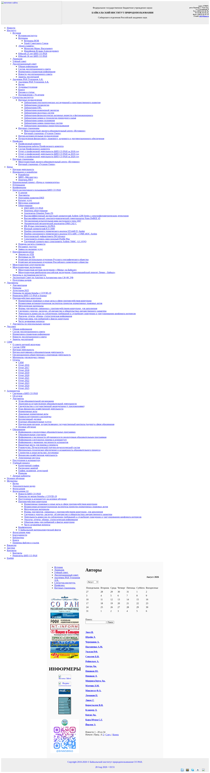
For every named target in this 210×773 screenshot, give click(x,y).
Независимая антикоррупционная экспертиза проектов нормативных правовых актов (60, 303)
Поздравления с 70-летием (31, 95)
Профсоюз (18, 141)
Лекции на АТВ (26, 254)
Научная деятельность (23, 169)
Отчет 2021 (23, 378)
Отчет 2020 (23, 375)
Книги (21, 89)
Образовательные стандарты (32, 434)
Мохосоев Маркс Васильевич (38, 48)
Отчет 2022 (23, 380)
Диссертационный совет (25, 64)
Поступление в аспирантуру (26, 460)
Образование (19, 429)
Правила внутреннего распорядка (34, 416)
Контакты (11, 550)
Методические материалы (31, 306)
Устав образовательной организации (36, 401)
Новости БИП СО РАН (29, 494)
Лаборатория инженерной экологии (41, 110)
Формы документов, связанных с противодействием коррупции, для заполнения (57, 308)
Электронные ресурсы (29, 458)
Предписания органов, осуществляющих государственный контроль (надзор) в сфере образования (66, 424)
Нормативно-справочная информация (36, 71)
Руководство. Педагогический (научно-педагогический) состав (49, 447)
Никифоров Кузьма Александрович (41, 51)
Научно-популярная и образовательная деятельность (38, 352)
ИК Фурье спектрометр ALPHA (39, 226)
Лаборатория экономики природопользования (46, 125)
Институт (11, 30)
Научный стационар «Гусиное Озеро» (42, 133)
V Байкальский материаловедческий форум (39, 530)
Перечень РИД (25, 179)
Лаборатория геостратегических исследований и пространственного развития (62, 102)
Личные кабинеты (21, 476)
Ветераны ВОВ (31, 40)
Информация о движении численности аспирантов (43, 442)
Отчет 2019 (23, 373)
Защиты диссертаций (28, 77)
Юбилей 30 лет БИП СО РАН (32, 56)
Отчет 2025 (23, 388)
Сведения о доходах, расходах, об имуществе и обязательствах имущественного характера (62, 311)
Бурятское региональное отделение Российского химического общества (53, 262)
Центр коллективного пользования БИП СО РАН (37, 190)
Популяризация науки (23, 252)
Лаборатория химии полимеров (39, 120)
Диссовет (11, 326)
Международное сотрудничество (29, 264)
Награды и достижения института (29, 275)
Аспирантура (13, 391)
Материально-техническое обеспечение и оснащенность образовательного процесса (59, 450)
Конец (116, 734)
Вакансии (11, 545)
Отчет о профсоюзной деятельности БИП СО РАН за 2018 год (48, 151)
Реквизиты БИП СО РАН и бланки (30, 295)
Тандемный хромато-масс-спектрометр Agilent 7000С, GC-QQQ (55, 241)
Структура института (23, 97)
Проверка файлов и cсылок (26, 542)
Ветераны (23, 38)
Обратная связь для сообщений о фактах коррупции (43, 318)
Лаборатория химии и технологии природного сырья (50, 118)
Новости (11, 28)
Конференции (19, 187)
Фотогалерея (19, 488)
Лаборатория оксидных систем (39, 113)
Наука (10, 167)
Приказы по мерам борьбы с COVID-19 (32, 293)
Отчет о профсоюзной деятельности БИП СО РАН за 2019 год (48, 154)
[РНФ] (64, 612)
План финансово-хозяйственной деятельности (40, 409)
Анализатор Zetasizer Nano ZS (38, 213)
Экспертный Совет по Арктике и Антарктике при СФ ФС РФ (43, 277)
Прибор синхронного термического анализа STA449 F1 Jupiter (54, 231)
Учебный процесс (21, 463)
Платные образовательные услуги (34, 421)
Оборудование (25, 205)
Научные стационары (28, 128)
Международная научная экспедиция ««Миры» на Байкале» (47, 270)
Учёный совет (19, 61)
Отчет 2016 (23, 365)
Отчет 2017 (23, 367)
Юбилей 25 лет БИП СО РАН (32, 53)
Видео (21, 84)
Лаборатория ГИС (33, 107)
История (17, 33)
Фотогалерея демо (21, 532)
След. (108, 734)
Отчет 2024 (23, 385)
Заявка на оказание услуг (30, 249)
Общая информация (28, 66)
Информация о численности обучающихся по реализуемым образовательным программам (62, 437)
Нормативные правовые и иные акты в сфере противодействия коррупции (55, 300)
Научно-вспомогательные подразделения (38, 136)
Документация (20, 285)
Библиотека (18, 537)
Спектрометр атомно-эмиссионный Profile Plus (47, 239)
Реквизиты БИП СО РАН (25, 555)
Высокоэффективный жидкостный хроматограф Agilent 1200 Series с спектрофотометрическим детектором (76, 216)
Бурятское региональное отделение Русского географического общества (53, 259)
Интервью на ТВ (26, 257)
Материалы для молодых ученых (29, 357)
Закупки (11, 548)
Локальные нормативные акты (33, 414)
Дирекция (17, 58)
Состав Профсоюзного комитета (34, 149)
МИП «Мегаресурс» (28, 177)
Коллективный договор (29, 419)
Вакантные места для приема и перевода (38, 445)
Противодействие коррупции (27, 298)
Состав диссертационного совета (34, 69)
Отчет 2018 (23, 370)
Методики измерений (28, 203)
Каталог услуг (25, 200)
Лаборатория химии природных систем (43, 123)
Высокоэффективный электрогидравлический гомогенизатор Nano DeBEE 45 (62, 218)
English (10, 558)
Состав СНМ (19, 347)
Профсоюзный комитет (29, 143)
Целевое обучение (27, 427)
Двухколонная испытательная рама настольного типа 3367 (52, 221)
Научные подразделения (30, 100)
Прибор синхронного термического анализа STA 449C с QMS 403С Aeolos (60, 234)
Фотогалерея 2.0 (20, 491)
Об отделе (17, 396)
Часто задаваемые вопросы (31, 321)
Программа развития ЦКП (31, 198)
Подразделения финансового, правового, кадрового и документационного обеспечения (61, 138)
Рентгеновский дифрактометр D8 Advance (44, 236)
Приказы (17, 288)
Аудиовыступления (27, 87)
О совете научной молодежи (26, 344)
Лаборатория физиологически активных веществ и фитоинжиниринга (58, 115)
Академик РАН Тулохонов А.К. (28, 79)
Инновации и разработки (25, 172)
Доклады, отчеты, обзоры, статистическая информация (45, 316)
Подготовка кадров (22, 280)
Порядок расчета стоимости (31, 244)
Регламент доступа (27, 246)
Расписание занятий (28, 468)
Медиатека (12, 481)
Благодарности (20, 535)
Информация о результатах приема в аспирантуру (42, 439)
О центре (22, 192)
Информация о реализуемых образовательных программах (47, 432)
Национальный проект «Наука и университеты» (36, 182)
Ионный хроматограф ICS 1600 (39, 228)
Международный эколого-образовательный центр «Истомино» (55, 131)
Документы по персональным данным (31, 324)
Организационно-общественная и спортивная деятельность (42, 355)
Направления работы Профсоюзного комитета (41, 146)
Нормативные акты (27, 411)
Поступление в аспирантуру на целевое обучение (42, 499)
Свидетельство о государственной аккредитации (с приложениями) (51, 406)
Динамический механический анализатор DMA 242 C (50, 223)
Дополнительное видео (24, 486)
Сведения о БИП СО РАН (25, 393)
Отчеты (16, 360)
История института (27, 35)
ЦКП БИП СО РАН (33, 208)
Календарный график (28, 465)
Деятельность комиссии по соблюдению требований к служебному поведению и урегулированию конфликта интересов (77, 313)
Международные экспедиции (27, 267)
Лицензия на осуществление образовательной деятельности (47, 403)
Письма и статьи (26, 92)
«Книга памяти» (26, 46)
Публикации (19, 185)
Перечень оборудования (35, 210)
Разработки (23, 174)
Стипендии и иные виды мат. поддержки (38, 452)
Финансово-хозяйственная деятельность (37, 455)
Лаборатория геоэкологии (36, 105)
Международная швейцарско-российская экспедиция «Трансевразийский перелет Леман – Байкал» (66, 272)
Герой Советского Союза (36, 43)
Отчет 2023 (23, 383)
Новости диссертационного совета (35, 74)
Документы (24, 195)
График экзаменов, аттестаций (33, 470)
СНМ (9, 342)
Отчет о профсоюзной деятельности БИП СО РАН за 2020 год (48, 156)
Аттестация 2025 (21, 290)
